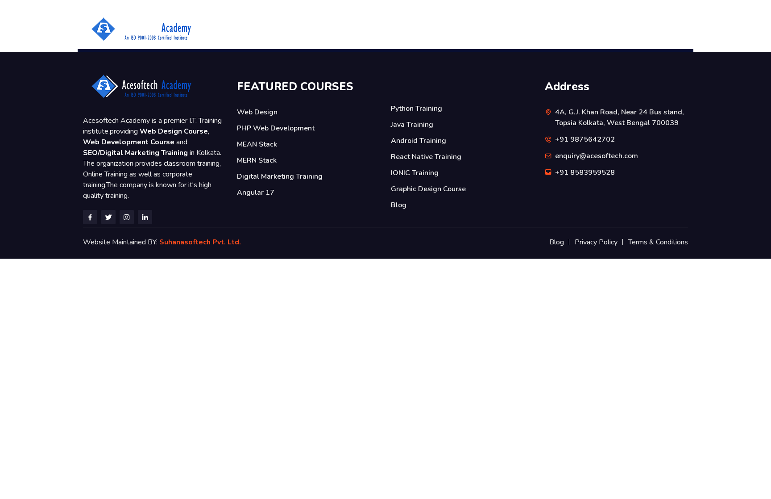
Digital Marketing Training (280, 176)
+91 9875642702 (592, 29)
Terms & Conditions (658, 242)
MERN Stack (257, 160)
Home (308, 29)
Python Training (416, 108)
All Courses (350, 29)
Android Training (418, 141)
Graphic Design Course (428, 189)
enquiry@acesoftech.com (596, 156)
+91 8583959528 (662, 29)
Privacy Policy (596, 242)
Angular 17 (255, 192)
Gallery (494, 29)
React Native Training (426, 157)
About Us (400, 29)
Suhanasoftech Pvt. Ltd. (202, 242)
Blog (398, 205)
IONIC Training (415, 173)
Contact (534, 29)
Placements (448, 29)
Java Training (412, 125)
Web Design (257, 112)
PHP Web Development (276, 128)
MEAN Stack (257, 144)
